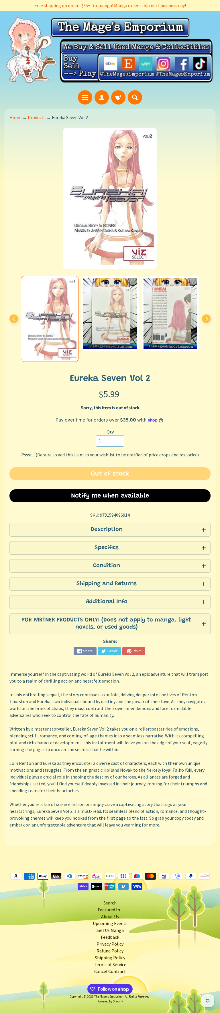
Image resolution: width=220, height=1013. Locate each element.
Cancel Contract (110, 971)
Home (15, 117)
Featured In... (110, 909)
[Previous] (13, 318)
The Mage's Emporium (108, 996)
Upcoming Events (110, 923)
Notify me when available (110, 496)
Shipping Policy (110, 957)
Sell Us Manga (110, 930)
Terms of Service (110, 964)
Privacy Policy (110, 944)
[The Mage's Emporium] (110, 51)
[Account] (102, 97)
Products (37, 117)
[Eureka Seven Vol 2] (49, 319)
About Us (110, 916)
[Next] (206, 318)
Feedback (110, 937)
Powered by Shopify (110, 1001)
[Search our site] (135, 97)
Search (110, 903)
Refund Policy (110, 951)
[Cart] (118, 97)
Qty (110, 432)
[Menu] (85, 97)
